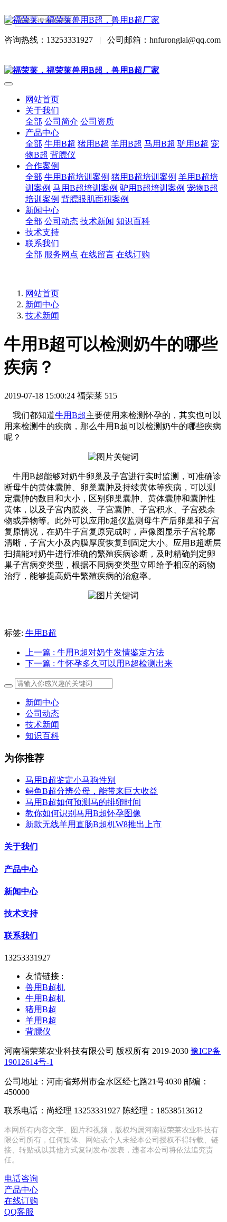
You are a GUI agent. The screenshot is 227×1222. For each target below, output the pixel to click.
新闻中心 (42, 304)
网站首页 (42, 99)
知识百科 (42, 735)
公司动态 (42, 713)
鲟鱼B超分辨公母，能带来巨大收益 (91, 791)
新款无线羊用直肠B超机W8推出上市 (93, 824)
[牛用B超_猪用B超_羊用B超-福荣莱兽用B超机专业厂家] (113, 20)
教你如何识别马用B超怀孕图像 (83, 813)
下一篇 (99, 663)
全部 (33, 121)
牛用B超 (70, 415)
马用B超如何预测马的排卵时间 (83, 802)
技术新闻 (42, 315)
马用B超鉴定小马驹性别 (70, 779)
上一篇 (94, 652)
